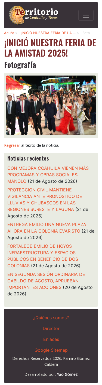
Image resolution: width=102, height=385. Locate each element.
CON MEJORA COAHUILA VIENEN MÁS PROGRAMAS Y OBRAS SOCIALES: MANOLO (48, 174)
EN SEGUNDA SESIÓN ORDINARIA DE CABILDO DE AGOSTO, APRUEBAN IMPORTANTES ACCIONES (46, 281)
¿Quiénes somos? (51, 317)
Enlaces (51, 339)
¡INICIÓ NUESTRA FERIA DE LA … (48, 33)
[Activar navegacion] (86, 15)
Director (51, 328)
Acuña (9, 33)
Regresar (12, 145)
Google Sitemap (51, 350)
